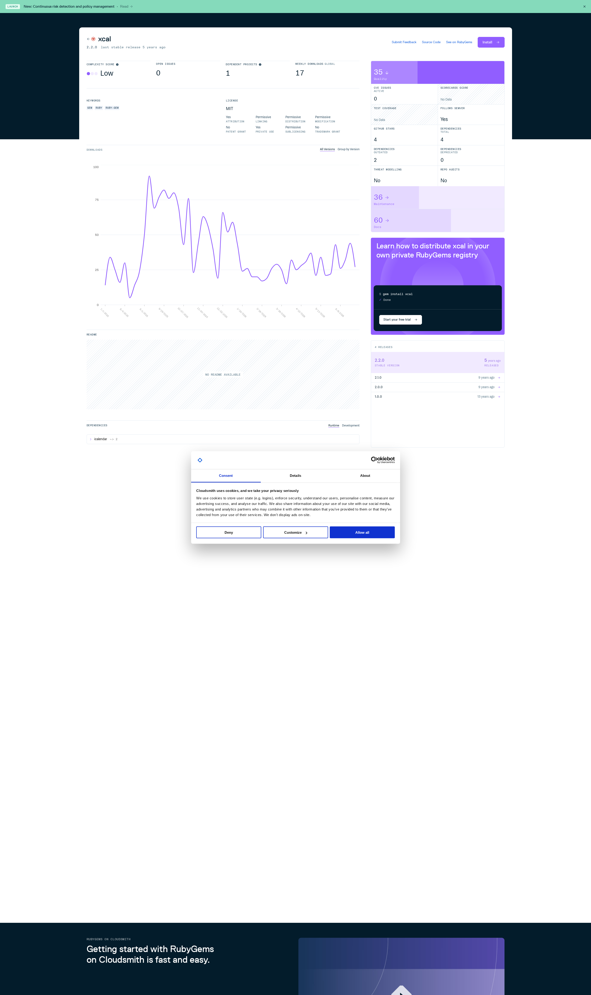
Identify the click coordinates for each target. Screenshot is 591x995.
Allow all (362, 532)
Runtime (333, 425)
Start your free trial (397, 320)
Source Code (431, 42)
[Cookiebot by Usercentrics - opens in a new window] (374, 460)
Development (350, 425)
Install (487, 42)
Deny (229, 532)
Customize (293, 532)
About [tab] (365, 475)
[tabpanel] (223, 241)
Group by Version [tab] (348, 149)
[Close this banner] (584, 6)
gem (89, 107)
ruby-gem (112, 107)
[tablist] (339, 149)
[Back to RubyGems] (91, 39)
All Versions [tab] (327, 149)
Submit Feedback (404, 42)
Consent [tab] (226, 475)
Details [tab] (295, 475)
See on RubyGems (459, 42)
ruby (99, 107)
